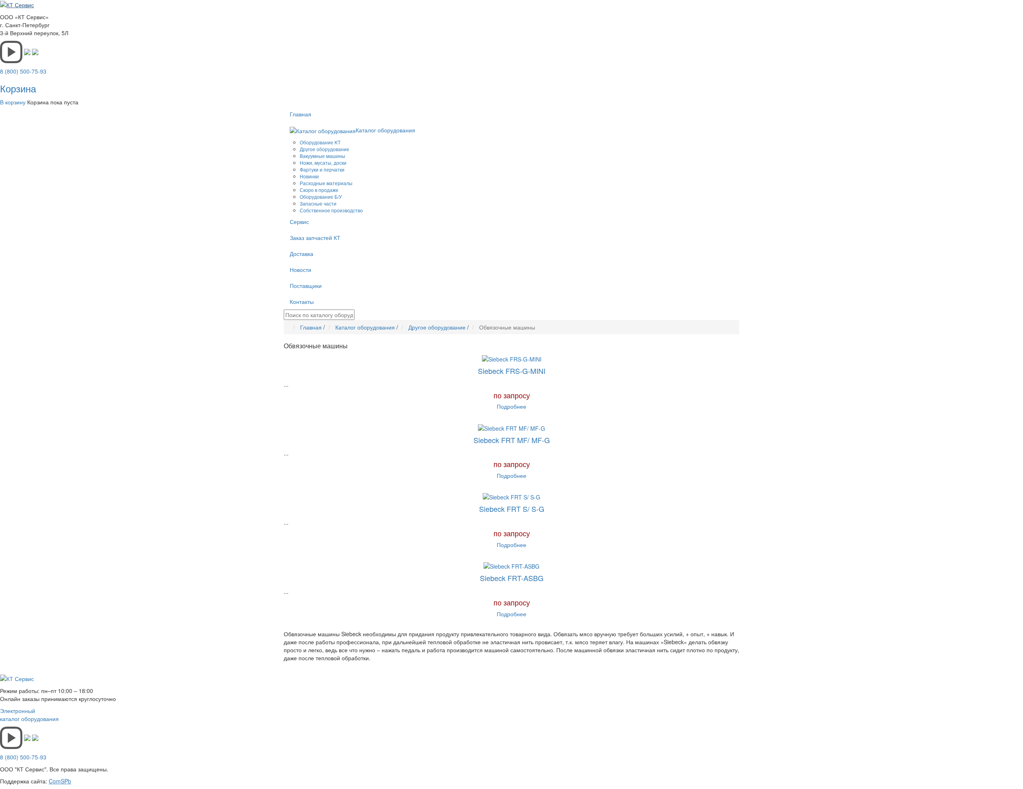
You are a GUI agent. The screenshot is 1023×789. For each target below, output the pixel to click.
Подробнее (511, 406)
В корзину (13, 102)
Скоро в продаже (319, 189)
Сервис (299, 222)
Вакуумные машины (322, 155)
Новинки (309, 176)
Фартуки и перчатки (322, 169)
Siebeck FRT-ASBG (511, 578)
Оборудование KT (320, 142)
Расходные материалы (326, 183)
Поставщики (306, 286)
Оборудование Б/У (321, 196)
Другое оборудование (324, 149)
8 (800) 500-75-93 (23, 71)
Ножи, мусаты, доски (323, 162)
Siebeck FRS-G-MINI (511, 371)
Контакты (302, 302)
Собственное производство (331, 210)
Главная (300, 114)
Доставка (301, 254)
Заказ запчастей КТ (315, 238)
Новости (300, 270)
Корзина (18, 88)
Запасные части (318, 203)
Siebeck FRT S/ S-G (511, 508)
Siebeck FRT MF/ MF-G (512, 440)
